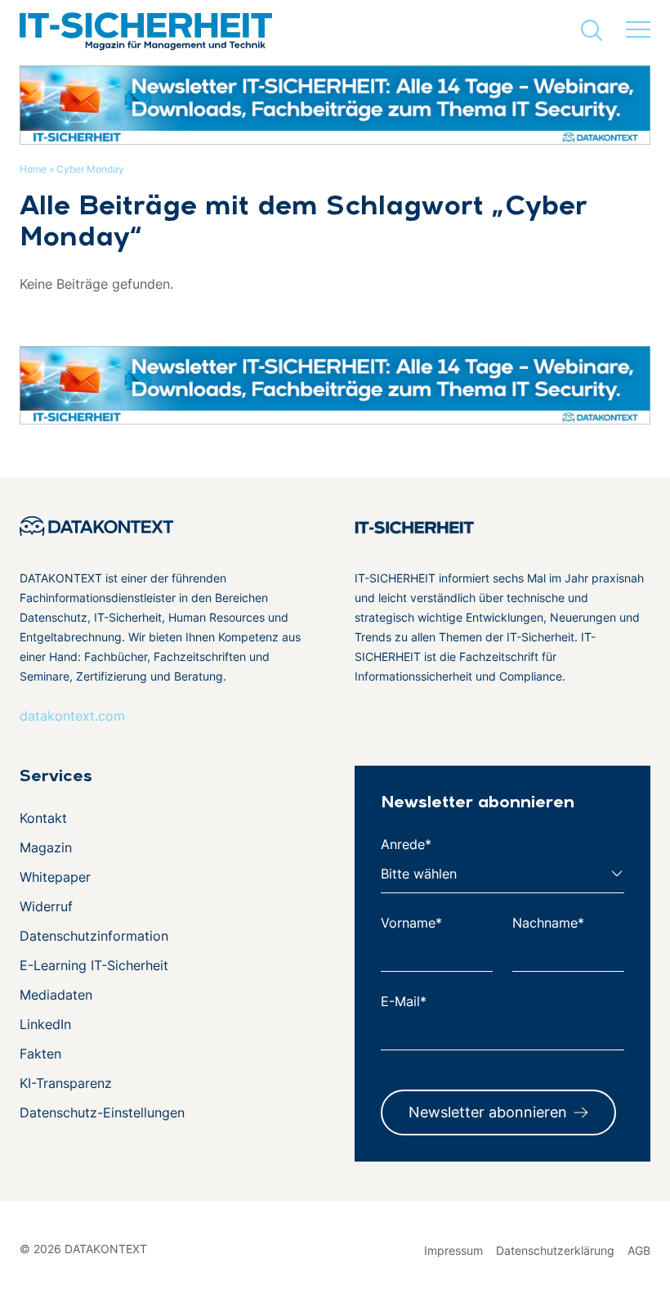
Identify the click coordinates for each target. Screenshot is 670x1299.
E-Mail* (404, 1001)
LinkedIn (45, 1024)
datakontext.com (72, 716)
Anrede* (406, 844)
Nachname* (548, 923)
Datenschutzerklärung (555, 1250)
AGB (639, 1250)
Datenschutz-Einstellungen (102, 1112)
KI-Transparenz (66, 1083)
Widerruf (46, 906)
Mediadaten (56, 995)
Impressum (453, 1250)
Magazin (46, 847)
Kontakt (43, 818)
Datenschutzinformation (94, 936)
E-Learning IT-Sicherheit (94, 965)
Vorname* (411, 923)
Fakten (40, 1053)
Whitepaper (55, 877)
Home (33, 169)
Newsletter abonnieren (488, 1112)
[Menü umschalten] (638, 30)
